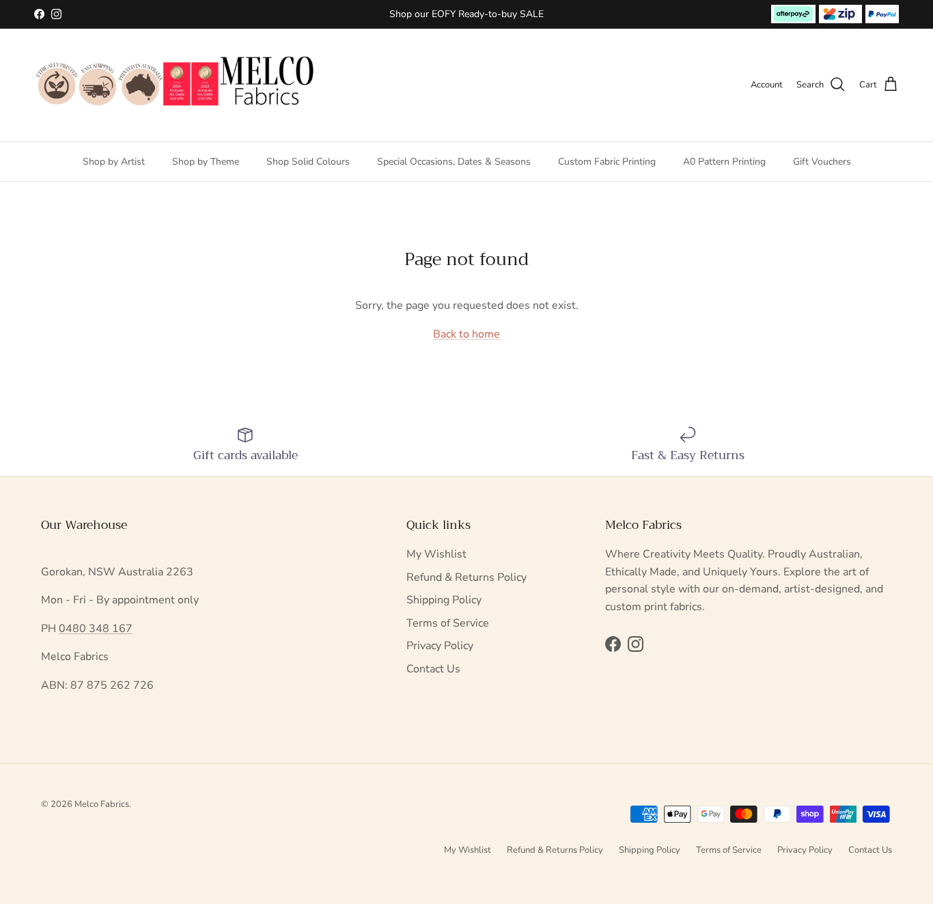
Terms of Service (447, 623)
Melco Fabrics (101, 804)
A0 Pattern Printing (724, 160)
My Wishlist (436, 554)
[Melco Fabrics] (176, 85)
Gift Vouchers (822, 160)
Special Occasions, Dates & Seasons (454, 160)
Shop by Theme (205, 160)
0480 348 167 (96, 628)
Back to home (466, 334)
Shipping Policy (444, 599)
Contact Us (433, 668)
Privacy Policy (439, 645)
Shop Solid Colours (308, 160)
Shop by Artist (114, 160)
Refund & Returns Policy (466, 577)
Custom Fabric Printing (607, 160)
